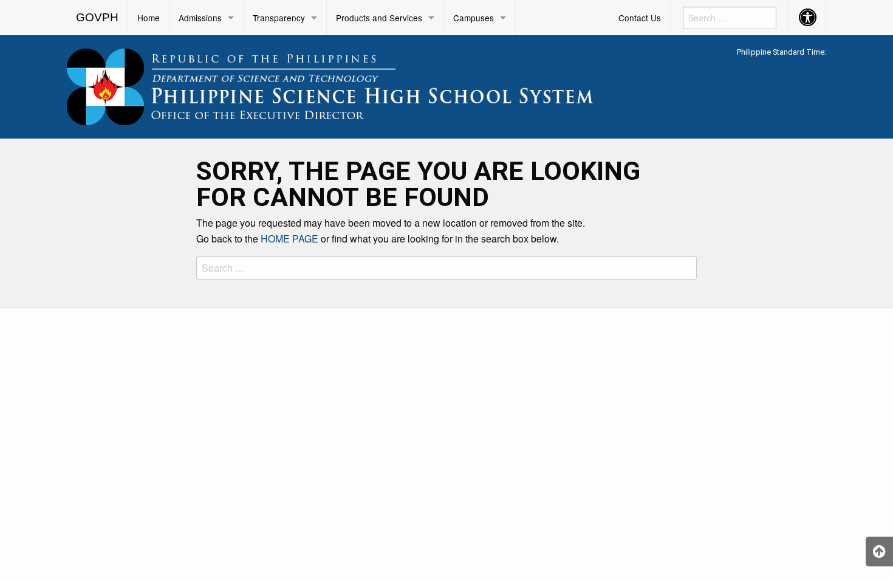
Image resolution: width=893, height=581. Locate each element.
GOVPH (97, 17)
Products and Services (379, 18)
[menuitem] (97, 17)
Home (148, 18)
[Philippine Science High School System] (349, 84)
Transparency (279, 18)
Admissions (200, 18)
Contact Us (639, 18)
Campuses (473, 18)
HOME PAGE (289, 239)
